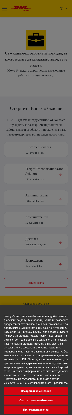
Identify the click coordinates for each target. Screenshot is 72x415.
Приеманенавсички (36, 409)
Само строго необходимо (36, 400)
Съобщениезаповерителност (34, 382)
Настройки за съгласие (36, 390)
